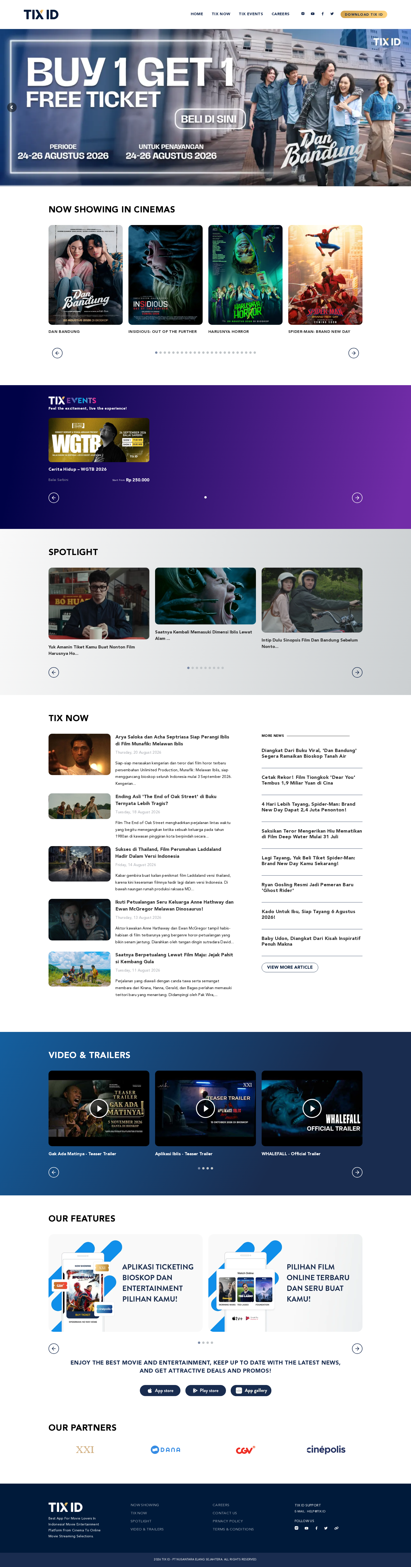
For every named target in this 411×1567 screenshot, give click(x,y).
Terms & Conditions (233, 1529)
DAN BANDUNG (64, 332)
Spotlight (141, 1521)
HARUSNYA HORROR (228, 332)
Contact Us (225, 1513)
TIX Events (251, 14)
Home (197, 14)
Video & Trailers (147, 1529)
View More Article (290, 967)
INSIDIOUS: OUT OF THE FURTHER (162, 332)
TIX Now (221, 14)
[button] (57, 353)
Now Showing (145, 1505)
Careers (280, 14)
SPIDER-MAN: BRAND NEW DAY (319, 332)
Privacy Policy (228, 1521)
